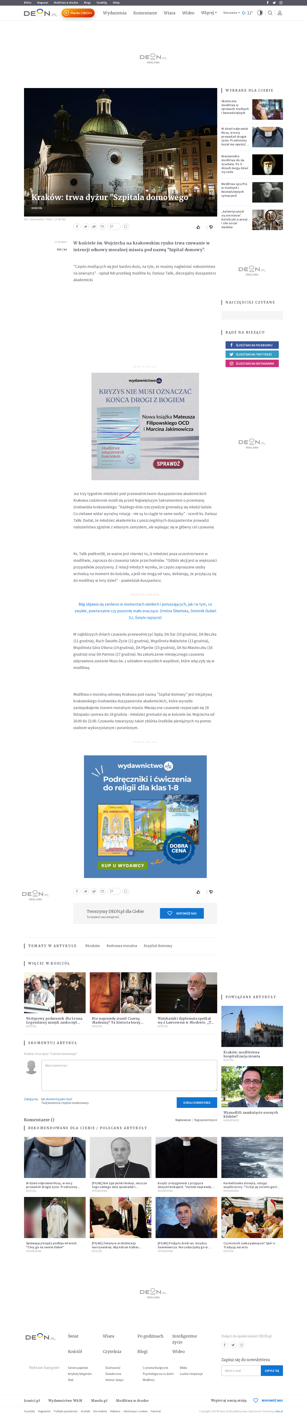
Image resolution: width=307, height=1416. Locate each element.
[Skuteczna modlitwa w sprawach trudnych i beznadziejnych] (267, 109)
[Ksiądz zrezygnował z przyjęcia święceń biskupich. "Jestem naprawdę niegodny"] (186, 1157)
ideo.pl (279, 1411)
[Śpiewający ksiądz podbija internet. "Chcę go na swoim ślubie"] (55, 1217)
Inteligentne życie (184, 1339)
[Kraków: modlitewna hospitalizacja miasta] (252, 1026)
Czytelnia (112, 1351)
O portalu (29, 1411)
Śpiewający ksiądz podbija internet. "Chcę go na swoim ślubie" (52, 1245)
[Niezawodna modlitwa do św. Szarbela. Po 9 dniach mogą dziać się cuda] (267, 164)
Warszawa (230, 12)
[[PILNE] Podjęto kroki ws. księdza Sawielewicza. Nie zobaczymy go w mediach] (186, 1217)
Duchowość (113, 1368)
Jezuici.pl (32, 1401)
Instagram (281, 3)
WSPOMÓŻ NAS (272, 1400)
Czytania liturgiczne (155, 1368)
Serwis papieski (78, 1368)
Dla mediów (100, 1411)
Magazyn (42, 2)
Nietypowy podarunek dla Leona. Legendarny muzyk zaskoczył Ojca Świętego (54, 1022)
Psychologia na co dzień (158, 1374)
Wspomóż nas (186, 913)
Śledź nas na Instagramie (255, 363)
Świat (73, 1336)
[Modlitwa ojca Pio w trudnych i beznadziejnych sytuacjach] (267, 192)
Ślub (71, 1380)
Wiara (169, 12)
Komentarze (145, 12)
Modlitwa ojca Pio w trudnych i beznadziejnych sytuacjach (234, 190)
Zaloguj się (31, 1099)
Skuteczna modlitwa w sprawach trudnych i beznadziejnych (235, 107)
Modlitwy (149, 1380)
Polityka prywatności (66, 1411)
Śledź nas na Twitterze (254, 354)
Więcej (207, 12)
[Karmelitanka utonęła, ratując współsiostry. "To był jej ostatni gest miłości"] (252, 1157)
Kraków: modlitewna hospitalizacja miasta (241, 1054)
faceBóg (101, 2)
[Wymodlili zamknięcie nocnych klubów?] (252, 1086)
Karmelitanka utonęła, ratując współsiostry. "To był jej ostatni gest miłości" (250, 1187)
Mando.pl (99, 1401)
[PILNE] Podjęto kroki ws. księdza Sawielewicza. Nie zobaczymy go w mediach (183, 1247)
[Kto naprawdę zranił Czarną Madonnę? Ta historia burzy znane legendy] (120, 992)
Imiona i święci (114, 1380)
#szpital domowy (158, 945)
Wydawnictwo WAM (65, 1401)
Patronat (156, 1411)
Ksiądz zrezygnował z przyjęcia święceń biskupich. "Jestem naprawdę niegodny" (185, 1187)
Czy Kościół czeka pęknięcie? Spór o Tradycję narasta (249, 1245)
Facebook (267, 3)
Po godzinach (150, 1336)
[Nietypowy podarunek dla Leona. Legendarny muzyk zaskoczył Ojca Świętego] (55, 992)
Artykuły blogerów (80, 1374)
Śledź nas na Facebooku (254, 345)
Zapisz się (272, 1371)
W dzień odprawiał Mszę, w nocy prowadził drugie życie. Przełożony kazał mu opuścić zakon (234, 138)
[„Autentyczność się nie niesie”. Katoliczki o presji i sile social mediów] (267, 220)
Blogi (87, 2)
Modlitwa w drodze (66, 2)
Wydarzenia (115, 12)
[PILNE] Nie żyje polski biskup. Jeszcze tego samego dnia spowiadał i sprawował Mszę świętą (119, 1187)
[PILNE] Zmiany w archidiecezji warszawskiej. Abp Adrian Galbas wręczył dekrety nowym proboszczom (119, 1247)
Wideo (188, 12)
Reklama (115, 1411)
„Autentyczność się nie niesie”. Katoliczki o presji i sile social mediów (234, 219)
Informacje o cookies (135, 1411)
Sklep (116, 2)
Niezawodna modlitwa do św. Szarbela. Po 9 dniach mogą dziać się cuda (234, 164)
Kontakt (85, 1411)
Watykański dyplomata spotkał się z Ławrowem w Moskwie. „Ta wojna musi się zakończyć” (185, 1022)
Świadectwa (113, 1374)
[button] (260, 13)
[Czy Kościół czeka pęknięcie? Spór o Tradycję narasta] (252, 1217)
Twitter (274, 3)
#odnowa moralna (122, 945)
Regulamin (44, 1411)
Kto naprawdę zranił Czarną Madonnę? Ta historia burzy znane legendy (116, 1022)
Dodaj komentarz (197, 1103)
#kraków (92, 945)
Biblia (27, 2)
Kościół (37, 208)
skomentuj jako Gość (59, 1099)
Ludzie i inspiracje (191, 1374)
